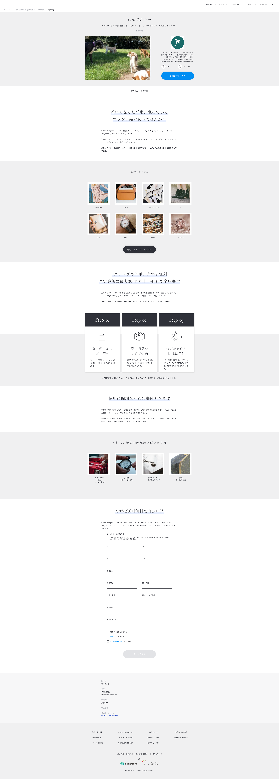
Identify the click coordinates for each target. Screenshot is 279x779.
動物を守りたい (30, 10)
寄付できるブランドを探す (139, 249)
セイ (108, 558)
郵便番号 (110, 571)
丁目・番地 (111, 595)
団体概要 (144, 91)
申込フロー (252, 4)
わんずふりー (41, 10)
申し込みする (139, 654)
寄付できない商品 (181, 737)
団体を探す (19, 10)
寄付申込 (134, 91)
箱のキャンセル (153, 742)
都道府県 (110, 583)
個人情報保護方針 (116, 641)
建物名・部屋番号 (148, 595)
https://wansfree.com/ (109, 715)
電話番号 (110, 607)
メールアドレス (112, 619)
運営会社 (120, 754)
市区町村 (145, 583)
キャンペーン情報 (126, 737)
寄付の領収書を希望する (119, 632)
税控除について (153, 737)
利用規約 (113, 636)
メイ (143, 558)
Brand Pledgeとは (125, 732)
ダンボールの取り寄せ (118, 534)
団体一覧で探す (98, 732)
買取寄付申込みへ (177, 75)
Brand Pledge (8, 10)
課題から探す (97, 737)
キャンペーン (224, 4)
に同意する (117, 636)
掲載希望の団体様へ (125, 742)
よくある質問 (97, 742)
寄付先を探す (211, 4)
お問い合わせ (156, 754)
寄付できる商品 (181, 732)
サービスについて (238, 4)
